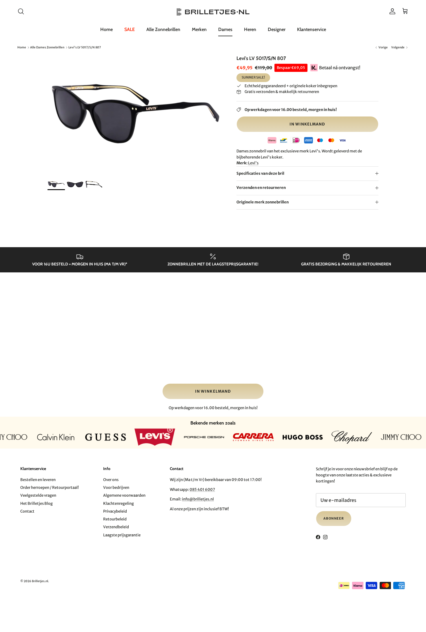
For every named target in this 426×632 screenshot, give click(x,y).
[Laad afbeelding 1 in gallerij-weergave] (136, 114)
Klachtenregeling (118, 503)
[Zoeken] (20, 11)
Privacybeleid (115, 511)
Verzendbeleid (116, 526)
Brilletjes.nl (40, 581)
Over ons (111, 479)
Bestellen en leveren (38, 479)
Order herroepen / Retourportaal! (49, 487)
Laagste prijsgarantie (122, 535)
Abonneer (333, 518)
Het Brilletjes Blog (36, 503)
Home (106, 29)
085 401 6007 (202, 489)
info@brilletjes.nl (198, 499)
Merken (199, 29)
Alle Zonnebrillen (163, 29)
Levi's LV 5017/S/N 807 (84, 47)
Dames (225, 29)
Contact (27, 511)
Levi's (253, 163)
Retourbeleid (115, 519)
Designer (276, 29)
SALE (129, 29)
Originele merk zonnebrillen (262, 202)
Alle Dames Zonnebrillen (47, 47)
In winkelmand (307, 124)
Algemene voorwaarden (124, 495)
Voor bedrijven (116, 487)
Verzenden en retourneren (261, 187)
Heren (250, 29)
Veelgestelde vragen (38, 495)
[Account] (391, 11)
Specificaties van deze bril (260, 173)
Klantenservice (311, 29)
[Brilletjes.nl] (213, 11)
